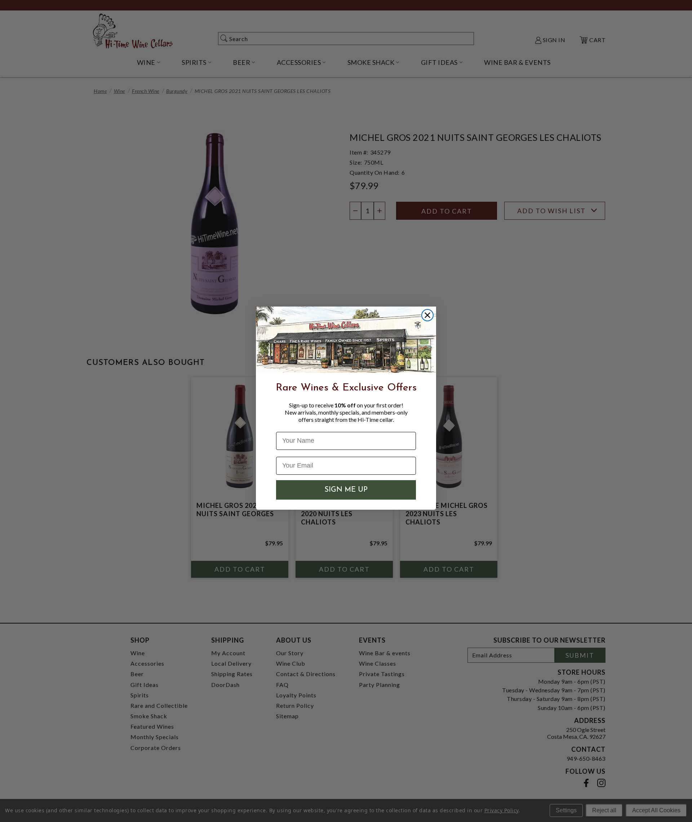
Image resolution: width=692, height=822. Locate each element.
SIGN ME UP (346, 489)
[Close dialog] (427, 315)
